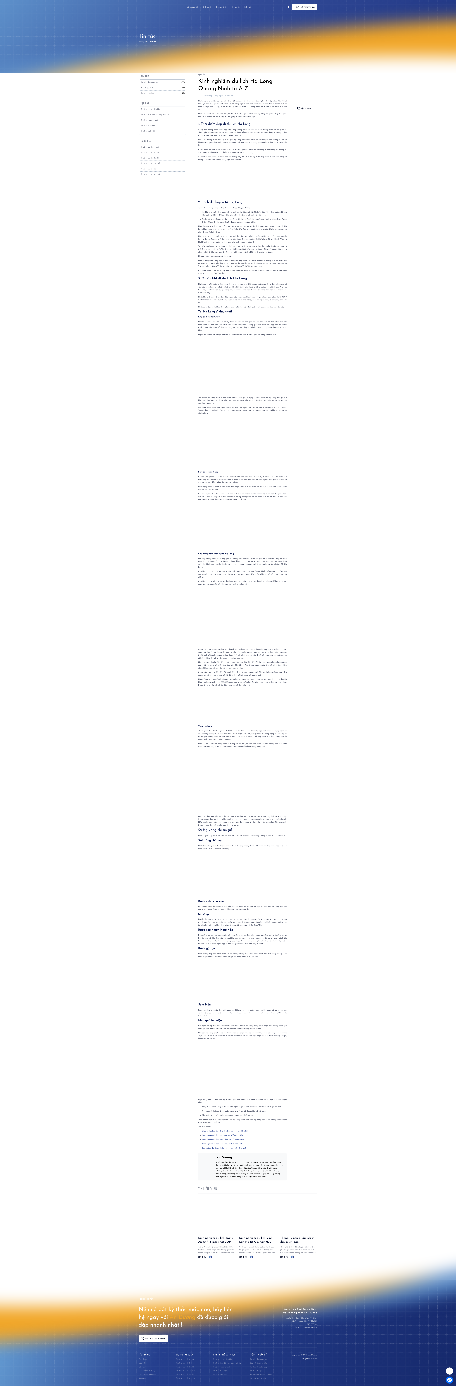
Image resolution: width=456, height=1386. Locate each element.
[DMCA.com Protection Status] (302, 1371)
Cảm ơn (142, 1367)
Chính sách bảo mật (147, 1375)
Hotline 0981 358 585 (305, 7)
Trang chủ (143, 42)
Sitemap (142, 1378)
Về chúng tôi (192, 7)
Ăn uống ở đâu (147, 93)
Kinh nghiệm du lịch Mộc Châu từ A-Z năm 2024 (223, 1140)
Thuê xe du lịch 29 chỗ (150, 163)
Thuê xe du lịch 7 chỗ (150, 152)
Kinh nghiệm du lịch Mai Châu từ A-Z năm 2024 (222, 1144)
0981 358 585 (312, 1324)
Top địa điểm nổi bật (149, 82)
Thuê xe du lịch (256, 1371)
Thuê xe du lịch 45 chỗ (150, 174)
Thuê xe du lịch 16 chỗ (150, 158)
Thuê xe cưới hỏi (148, 131)
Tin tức (234, 7)
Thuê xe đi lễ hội (148, 126)
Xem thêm (202, 1257)
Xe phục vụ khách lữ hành (261, 1375)
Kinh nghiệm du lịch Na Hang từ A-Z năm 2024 (222, 1135)
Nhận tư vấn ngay (155, 1339)
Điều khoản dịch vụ (147, 1371)
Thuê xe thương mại (149, 120)
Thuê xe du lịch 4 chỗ (150, 147)
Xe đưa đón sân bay (258, 1367)
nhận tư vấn (304, 115)
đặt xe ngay (306, 108)
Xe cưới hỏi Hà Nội (258, 1378)
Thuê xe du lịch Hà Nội (150, 109)
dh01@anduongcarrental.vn (305, 1327)
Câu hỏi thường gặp (258, 1363)
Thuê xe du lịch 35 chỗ (150, 169)
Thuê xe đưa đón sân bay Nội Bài (155, 115)
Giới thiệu (143, 1359)
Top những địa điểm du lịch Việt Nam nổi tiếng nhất (224, 1148)
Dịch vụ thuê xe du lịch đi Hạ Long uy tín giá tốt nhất (225, 1131)
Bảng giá (220, 7)
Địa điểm (201, 74)
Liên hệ (247, 7)
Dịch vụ (206, 7)
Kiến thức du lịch (148, 88)
